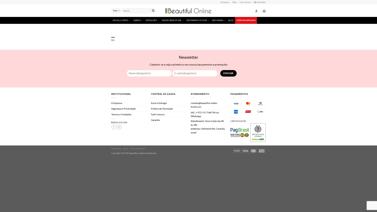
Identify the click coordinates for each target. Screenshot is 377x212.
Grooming (217, 20)
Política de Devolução (162, 108)
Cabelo (137, 20)
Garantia (155, 120)
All (113, 40)
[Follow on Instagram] (119, 127)
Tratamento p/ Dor (196, 20)
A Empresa (224, 2)
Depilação (151, 20)
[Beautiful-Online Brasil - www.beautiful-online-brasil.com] (188, 11)
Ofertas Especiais (246, 20)
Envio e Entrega (159, 103)
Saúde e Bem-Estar (171, 20)
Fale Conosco (245, 2)
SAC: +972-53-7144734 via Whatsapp (205, 114)
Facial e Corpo (120, 20)
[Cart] (264, 11)
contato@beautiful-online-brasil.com (204, 105)
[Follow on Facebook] (113, 127)
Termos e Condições (121, 114)
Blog (234, 2)
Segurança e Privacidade (123, 108)
